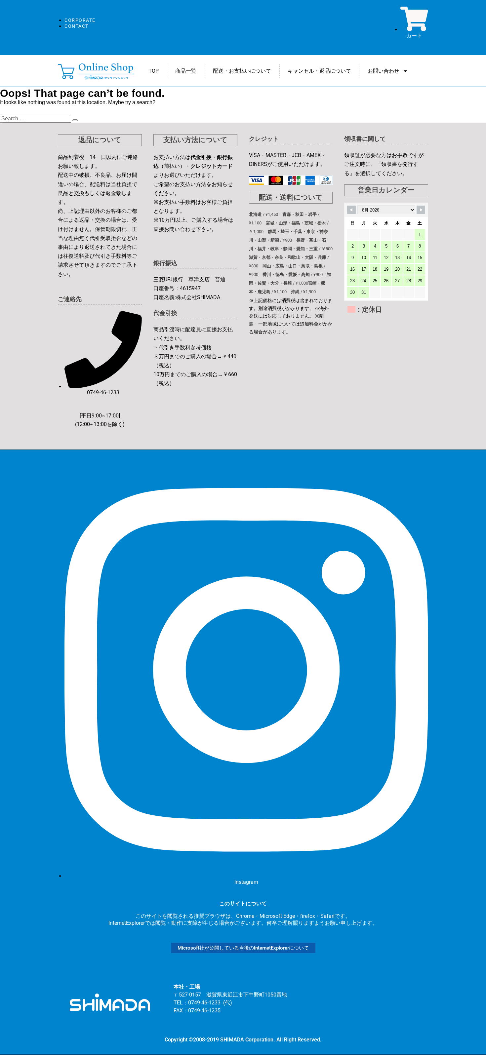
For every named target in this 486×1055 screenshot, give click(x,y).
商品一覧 (185, 71)
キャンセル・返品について (319, 71)
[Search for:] (36, 118)
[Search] (75, 120)
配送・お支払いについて (242, 71)
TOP (153, 71)
